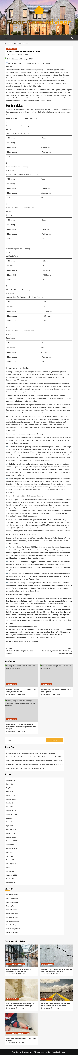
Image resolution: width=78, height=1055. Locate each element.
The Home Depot (15, 547)
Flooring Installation (12, 902)
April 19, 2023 (56, 694)
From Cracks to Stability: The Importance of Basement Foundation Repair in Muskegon (34, 760)
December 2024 (11, 810)
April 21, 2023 (21, 694)
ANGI (31, 522)
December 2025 (11, 799)
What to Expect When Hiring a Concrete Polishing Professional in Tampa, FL (30, 753)
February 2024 (11, 829)
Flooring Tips (10, 906)
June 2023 (9, 852)
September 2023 (11, 848)
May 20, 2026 (21, 1042)
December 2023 (11, 837)
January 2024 (10, 833)
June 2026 (9, 784)
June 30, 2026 (56, 973)
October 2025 (10, 803)
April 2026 (9, 791)
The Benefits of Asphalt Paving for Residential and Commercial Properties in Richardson (34, 764)
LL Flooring (13, 573)
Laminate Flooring (11, 48)
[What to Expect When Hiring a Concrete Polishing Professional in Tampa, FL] (21, 956)
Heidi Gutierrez (12, 54)
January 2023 (10, 867)
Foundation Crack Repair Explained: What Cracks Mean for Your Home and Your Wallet (34, 757)
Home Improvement (12, 921)
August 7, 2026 (22, 973)
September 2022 (11, 882)
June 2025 (9, 807)
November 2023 (11, 841)
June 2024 (9, 822)
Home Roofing (11, 925)
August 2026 (10, 780)
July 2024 (9, 818)
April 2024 (9, 826)
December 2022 (11, 871)
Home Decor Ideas (12, 917)
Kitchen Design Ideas (13, 929)
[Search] (72, 38)
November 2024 (11, 814)
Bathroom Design (12, 894)
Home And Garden (12, 913)
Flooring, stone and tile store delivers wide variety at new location (21, 690)
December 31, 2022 (23, 54)
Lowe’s (11, 562)
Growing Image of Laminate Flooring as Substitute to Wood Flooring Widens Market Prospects (21, 726)
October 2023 (10, 844)
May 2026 (9, 788)
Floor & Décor (14, 583)
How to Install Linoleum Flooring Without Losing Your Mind (25, 768)
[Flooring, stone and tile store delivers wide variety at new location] (21, 675)
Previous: (19, 650)
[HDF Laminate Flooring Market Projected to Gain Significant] (56, 675)
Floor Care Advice (12, 898)
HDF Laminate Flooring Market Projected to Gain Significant (56, 690)
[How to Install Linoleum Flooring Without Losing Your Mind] (21, 1024)
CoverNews (52, 1052)
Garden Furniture (12, 910)
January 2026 (10, 795)
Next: (57, 650)
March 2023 (10, 860)
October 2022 (10, 879)
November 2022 (11, 875)
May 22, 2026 (21, 1008)
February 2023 (11, 863)
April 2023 (9, 856)
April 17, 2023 (21, 731)
